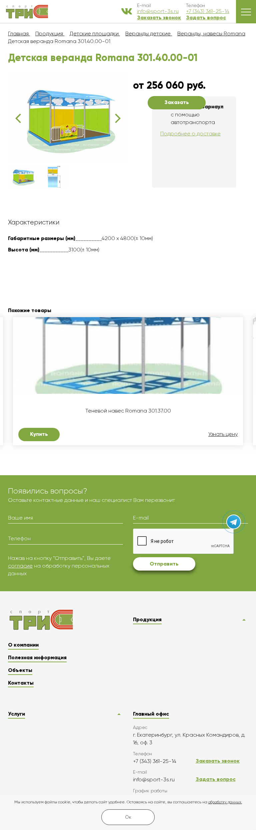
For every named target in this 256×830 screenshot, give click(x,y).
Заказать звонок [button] (159, 17)
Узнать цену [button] (223, 434)
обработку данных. (225, 802)
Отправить (164, 564)
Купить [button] (39, 434)
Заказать (176, 102)
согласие (20, 566)
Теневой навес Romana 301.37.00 (128, 411)
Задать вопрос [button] (206, 17)
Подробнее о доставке (190, 133)
